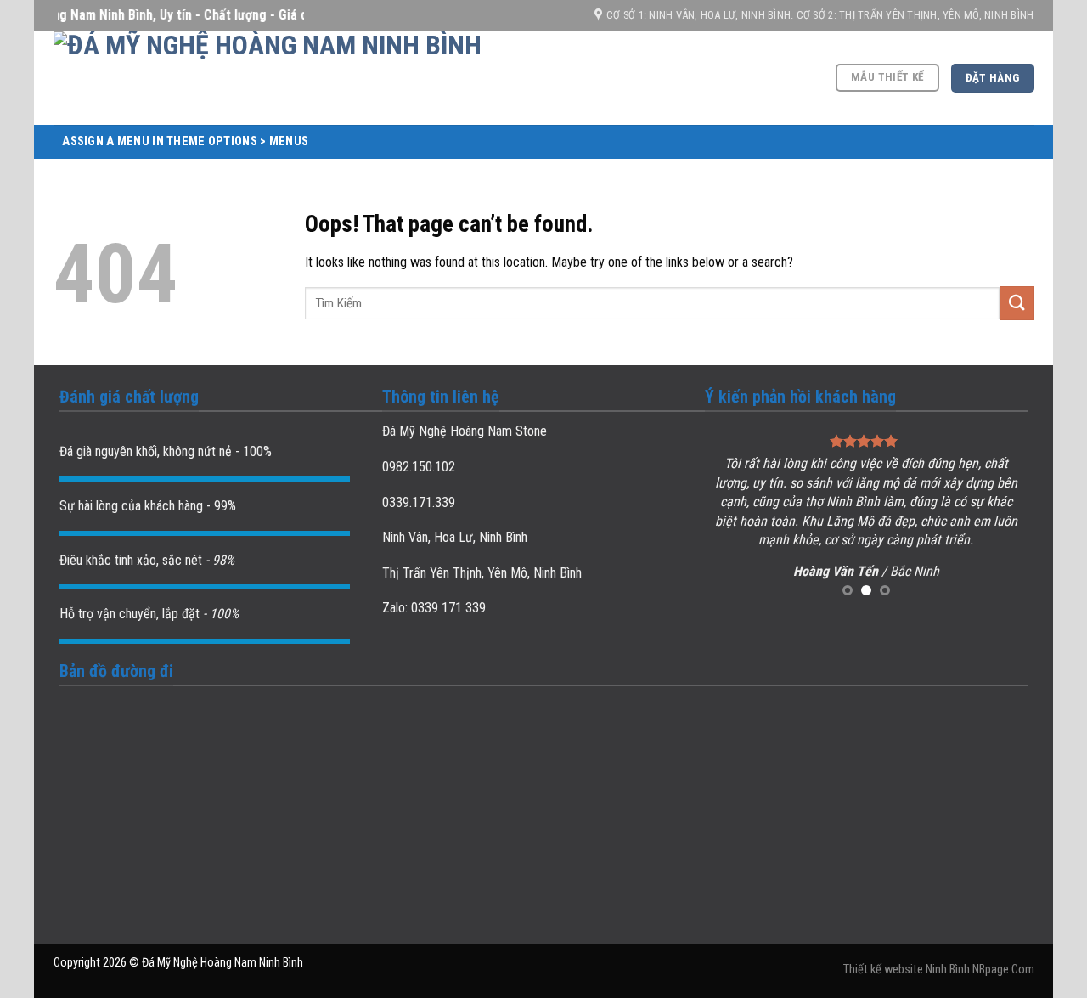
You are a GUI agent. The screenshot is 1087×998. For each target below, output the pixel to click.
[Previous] (733, 516)
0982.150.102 (418, 467)
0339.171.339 (418, 502)
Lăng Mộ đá (858, 521)
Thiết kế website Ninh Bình (906, 969)
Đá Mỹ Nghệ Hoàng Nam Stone (464, 431)
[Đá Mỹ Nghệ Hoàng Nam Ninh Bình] (351, 78)
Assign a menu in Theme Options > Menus (185, 141)
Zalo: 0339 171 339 (434, 608)
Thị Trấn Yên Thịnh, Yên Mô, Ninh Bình (482, 573)
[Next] (999, 516)
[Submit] (1016, 302)
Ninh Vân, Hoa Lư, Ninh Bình (454, 537)
